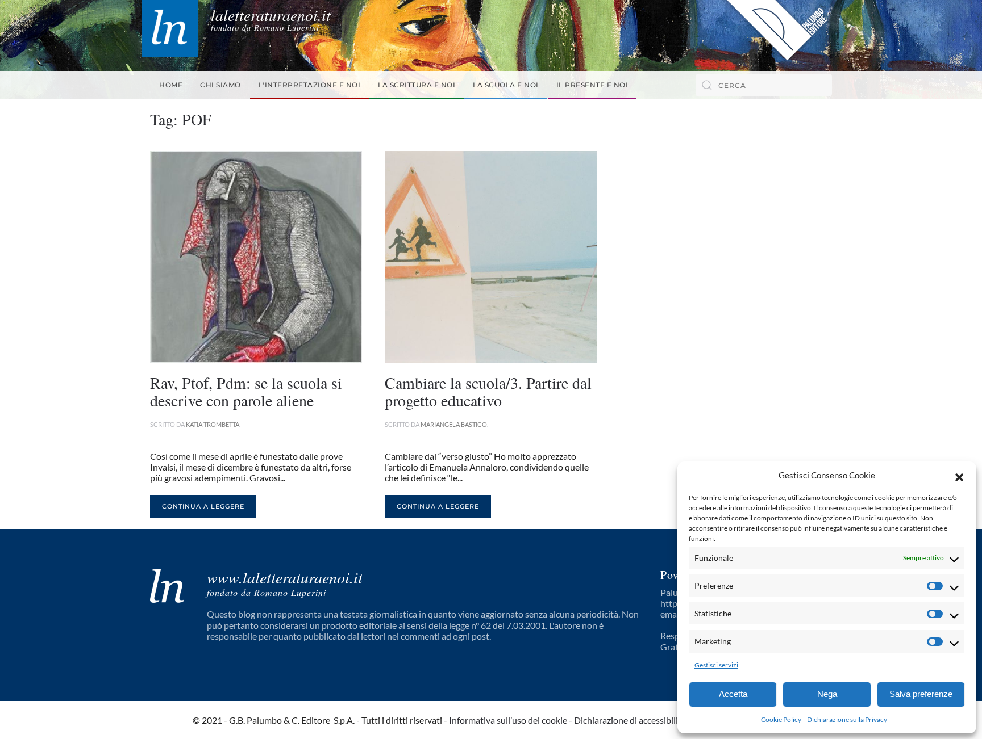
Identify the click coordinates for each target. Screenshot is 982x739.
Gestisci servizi (716, 665)
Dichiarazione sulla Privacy (847, 719)
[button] (959, 475)
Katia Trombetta (212, 424)
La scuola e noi (506, 85)
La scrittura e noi (416, 85)
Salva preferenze (920, 694)
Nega (827, 694)
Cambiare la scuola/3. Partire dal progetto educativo (488, 391)
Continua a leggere (203, 506)
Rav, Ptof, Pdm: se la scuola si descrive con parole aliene (246, 391)
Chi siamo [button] (220, 85)
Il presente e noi (592, 85)
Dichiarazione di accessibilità (630, 720)
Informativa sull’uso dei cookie (508, 720)
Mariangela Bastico (454, 424)
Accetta (733, 694)
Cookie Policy (781, 719)
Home (170, 85)
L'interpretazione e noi (310, 85)
